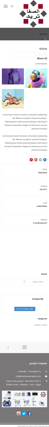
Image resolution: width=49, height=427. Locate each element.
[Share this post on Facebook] (44, 159)
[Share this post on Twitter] (40, 159)
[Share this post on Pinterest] (31, 159)
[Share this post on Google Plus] (35, 159)
